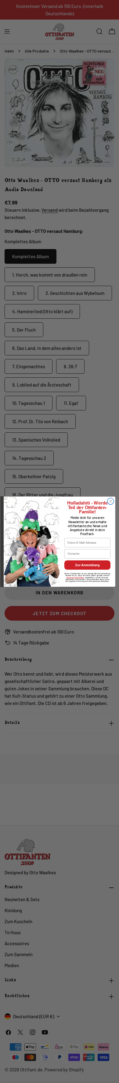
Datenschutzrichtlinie (75, 577)
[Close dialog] (110, 501)
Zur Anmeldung (87, 565)
